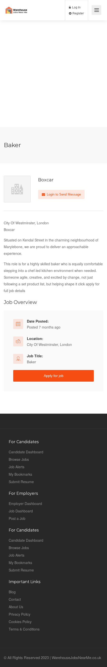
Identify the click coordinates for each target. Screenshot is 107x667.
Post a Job (17, 518)
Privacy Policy (19, 614)
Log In (76, 7)
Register (78, 13)
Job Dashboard (21, 510)
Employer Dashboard (25, 503)
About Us (16, 606)
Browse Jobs (19, 459)
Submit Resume (21, 481)
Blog (12, 591)
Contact (15, 599)
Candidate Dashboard (26, 451)
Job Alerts (16, 466)
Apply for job (53, 376)
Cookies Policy (20, 621)
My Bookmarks (20, 474)
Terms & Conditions (24, 629)
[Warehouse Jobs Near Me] (16, 6)
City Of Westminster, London (49, 344)
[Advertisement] (53, 73)
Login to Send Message (63, 194)
